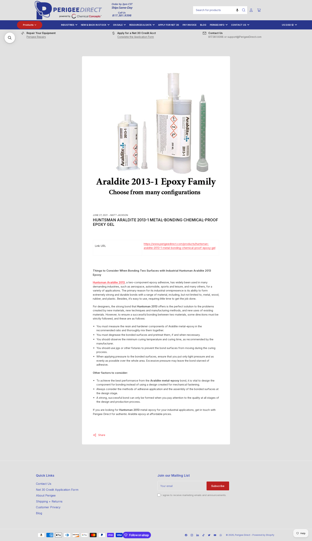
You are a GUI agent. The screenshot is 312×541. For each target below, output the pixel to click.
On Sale (118, 25)
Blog (203, 25)
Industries (67, 25)
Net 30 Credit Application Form (57, 489)
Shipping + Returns (49, 501)
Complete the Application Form (135, 36)
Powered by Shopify (263, 535)
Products (28, 24)
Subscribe (217, 485)
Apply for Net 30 (168, 25)
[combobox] (220, 10)
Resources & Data (140, 25)
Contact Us (238, 25)
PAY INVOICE (189, 25)
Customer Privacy (48, 507)
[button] (237, 10)
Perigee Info (217, 25)
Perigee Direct (242, 535)
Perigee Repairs (36, 36)
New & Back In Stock (93, 25)
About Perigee (46, 495)
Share (101, 434)
